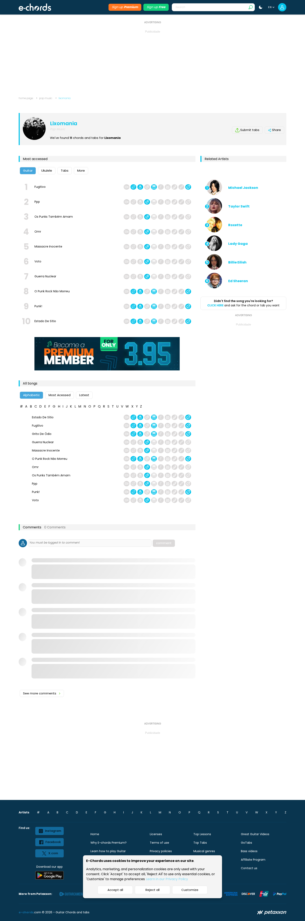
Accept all (115, 890)
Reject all (152, 890)
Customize (189, 890)
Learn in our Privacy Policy (167, 879)
